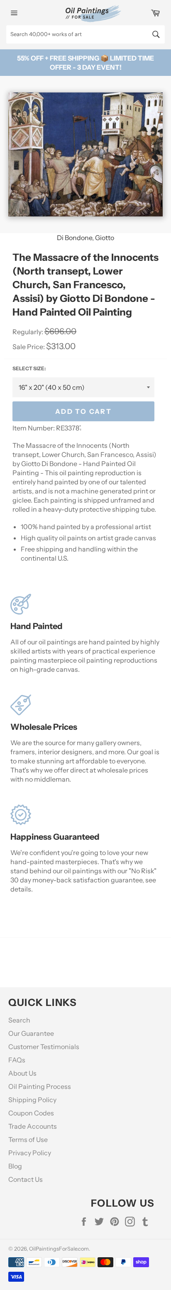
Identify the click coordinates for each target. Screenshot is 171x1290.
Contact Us (25, 1179)
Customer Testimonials (43, 1046)
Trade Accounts (32, 1126)
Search (19, 1020)
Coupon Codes (31, 1113)
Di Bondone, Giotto (85, 237)
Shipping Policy (32, 1100)
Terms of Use (28, 1139)
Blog (15, 1166)
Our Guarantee (31, 1033)
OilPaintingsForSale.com (59, 1249)
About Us (22, 1073)
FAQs (16, 1060)
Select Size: (29, 368)
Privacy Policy (29, 1153)
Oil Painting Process (39, 1086)
